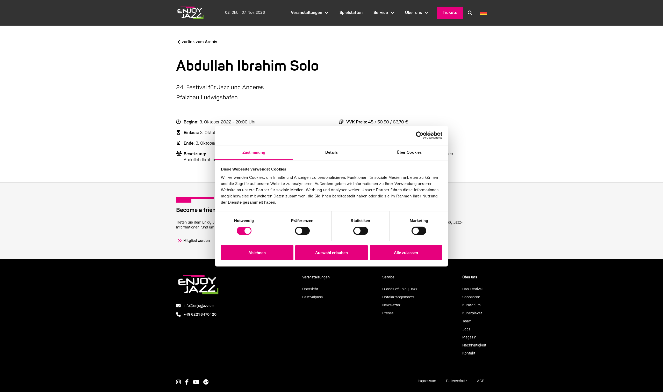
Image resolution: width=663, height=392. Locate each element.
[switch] (302, 231)
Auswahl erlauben (331, 252)
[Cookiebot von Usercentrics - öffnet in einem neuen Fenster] (419, 135)
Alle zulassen (406, 252)
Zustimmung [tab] (253, 152)
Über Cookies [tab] (409, 152)
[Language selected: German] (482, 13)
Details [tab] (331, 152)
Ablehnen (257, 252)
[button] (470, 12)
